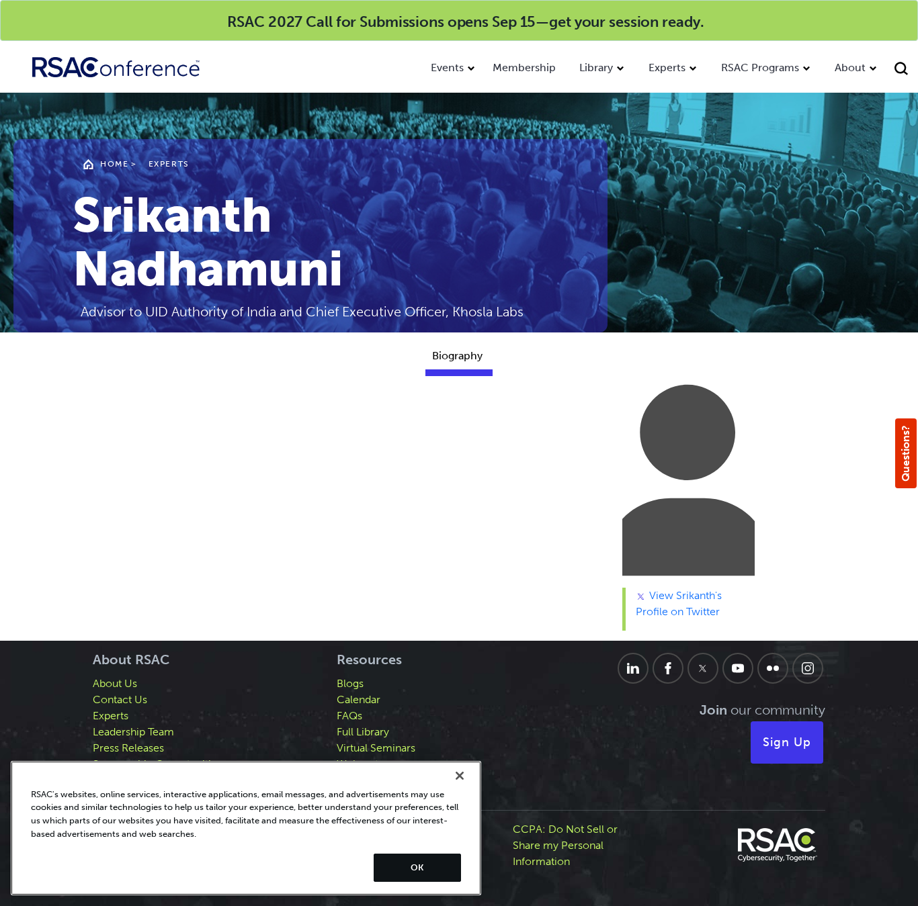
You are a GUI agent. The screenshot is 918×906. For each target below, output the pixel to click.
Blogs (350, 683)
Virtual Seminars (376, 747)
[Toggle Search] (903, 70)
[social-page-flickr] (772, 668)
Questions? (905, 453)
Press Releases (128, 747)
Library (596, 67)
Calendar (358, 699)
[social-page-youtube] (737, 668)
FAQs (349, 715)
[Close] (459, 775)
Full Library (363, 731)
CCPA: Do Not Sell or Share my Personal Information (565, 845)
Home (114, 164)
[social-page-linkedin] (633, 668)
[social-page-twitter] (702, 668)
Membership (524, 67)
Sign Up (787, 742)
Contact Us (120, 699)
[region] (246, 828)
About (850, 67)
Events (447, 67)
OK (417, 867)
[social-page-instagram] (807, 668)
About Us (115, 683)
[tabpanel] (459, 512)
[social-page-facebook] (668, 668)
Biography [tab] (457, 355)
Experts (667, 67)
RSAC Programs (760, 67)
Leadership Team (133, 731)
